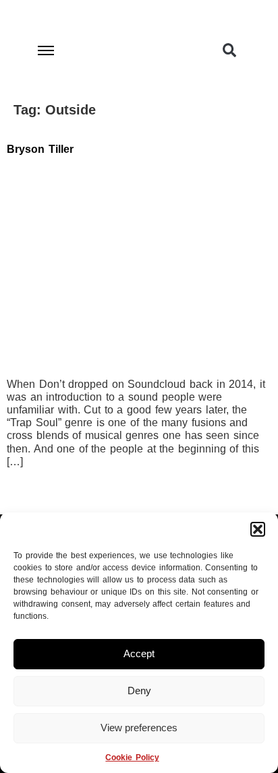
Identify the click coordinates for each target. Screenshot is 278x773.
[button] (258, 529)
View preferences (139, 727)
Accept (139, 653)
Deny (139, 690)
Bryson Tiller (40, 149)
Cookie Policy (132, 757)
